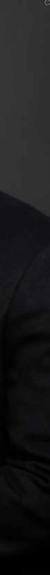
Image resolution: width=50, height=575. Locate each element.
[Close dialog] (47, 2)
